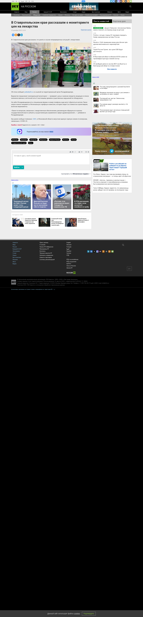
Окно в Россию (71, 266)
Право (123, 15)
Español (69, 251)
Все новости (112, 69)
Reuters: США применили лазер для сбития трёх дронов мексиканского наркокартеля (110, 43)
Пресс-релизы (44, 242)
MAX (51, 132)
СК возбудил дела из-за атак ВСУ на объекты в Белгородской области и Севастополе (110, 65)
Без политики (96, 12)
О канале (42, 245)
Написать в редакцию (46, 255)
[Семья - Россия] (83, 6)
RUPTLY (69, 264)
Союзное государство (49, 15)
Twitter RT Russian (116, 1)
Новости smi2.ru (14, 180)
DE (16, 1)
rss (128, 1)
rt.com (30, 281)
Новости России (55, 140)
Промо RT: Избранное (46, 247)
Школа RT (69, 268)
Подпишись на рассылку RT (130, 1)
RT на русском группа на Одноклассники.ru (123, 1)
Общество (36, 15)
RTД (83, 1)
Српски (69, 253)
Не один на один (77, 15)
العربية (22, 1)
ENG (13, 1)
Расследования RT (105, 15)
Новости (16, 12)
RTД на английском (72, 259)
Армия (60, 15)
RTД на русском (71, 261)
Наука (83, 12)
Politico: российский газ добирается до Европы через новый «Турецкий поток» (118, 166)
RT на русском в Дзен (126, 1)
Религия (115, 15)
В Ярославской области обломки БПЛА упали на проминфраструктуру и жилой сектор (110, 58)
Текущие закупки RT (46, 253)
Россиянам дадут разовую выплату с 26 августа (114, 104)
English (69, 242)
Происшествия (26, 15)
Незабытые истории (91, 15)
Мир (26, 12)
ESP (26, 1)
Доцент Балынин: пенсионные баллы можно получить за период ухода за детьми (112, 29)
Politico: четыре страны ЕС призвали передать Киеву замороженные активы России (110, 36)
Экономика (63, 12)
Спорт (75, 12)
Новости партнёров (46, 257)
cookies (77, 614)
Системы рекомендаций (47, 259)
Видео (127, 12)
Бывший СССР (48, 12)
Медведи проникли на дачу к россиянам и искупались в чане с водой (114, 93)
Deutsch (69, 244)
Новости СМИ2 (95, 77)
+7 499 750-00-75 (85, 283)
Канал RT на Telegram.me (111, 1)
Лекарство (33, 140)
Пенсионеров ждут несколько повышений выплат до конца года (114, 110)
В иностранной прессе (99, 160)
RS (29, 1)
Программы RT (44, 249)
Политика (17, 15)
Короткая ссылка (86, 30)
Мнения (109, 12)
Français (69, 246)
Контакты (42, 251)
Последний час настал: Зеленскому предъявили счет (112, 99)
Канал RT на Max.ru (118, 1)
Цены (30, 143)
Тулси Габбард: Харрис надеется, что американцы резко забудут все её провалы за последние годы (111, 189)
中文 (32, 1)
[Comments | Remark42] (51, 163)
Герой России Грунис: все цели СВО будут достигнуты (108, 50)
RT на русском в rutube (121, 1)
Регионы (67, 15)
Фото (119, 12)
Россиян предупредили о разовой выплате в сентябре (115, 87)
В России (15, 140)
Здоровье (24, 140)
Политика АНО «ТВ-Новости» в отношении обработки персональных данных (41, 285)
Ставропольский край (19, 143)
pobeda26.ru (29, 92)
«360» (34, 119)
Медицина (43, 140)
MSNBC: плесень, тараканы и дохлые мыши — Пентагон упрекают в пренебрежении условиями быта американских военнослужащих (110, 182)
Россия (34, 12)
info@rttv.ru (105, 283)
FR (19, 1)
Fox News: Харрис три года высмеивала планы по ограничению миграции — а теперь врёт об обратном (112, 175)
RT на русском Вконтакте (113, 1)
